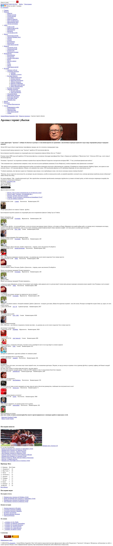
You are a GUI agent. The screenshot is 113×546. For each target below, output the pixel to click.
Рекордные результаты (17, 80)
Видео (9, 59)
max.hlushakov (17, 380)
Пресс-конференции (13, 20)
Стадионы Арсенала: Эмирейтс (13, 511)
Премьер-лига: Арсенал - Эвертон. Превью (14, 451)
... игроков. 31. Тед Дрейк (11, 522)
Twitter (15, 417)
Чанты (9, 65)
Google (8, 418)
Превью (9, 38)
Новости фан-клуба (12, 28)
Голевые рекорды (15, 79)
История (6, 68)
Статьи (9, 113)
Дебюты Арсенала (16, 82)
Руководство (10, 50)
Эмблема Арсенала (12, 89)
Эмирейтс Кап (11, 100)
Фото (8, 62)
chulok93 (15, 358)
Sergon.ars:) (16, 387)
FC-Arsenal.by (4, 7)
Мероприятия (11, 29)
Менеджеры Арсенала (13, 95)
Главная (6, 10)
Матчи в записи (11, 61)
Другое (6, 105)
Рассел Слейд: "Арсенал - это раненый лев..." (20, 194)
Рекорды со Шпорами (17, 83)
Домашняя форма (12, 94)
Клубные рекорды (12, 76)
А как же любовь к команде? (15, 198)
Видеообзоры (11, 41)
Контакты (10, 31)
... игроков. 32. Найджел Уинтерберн (14, 523)
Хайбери (13, 73)
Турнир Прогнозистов (13, 104)
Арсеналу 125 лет (12, 70)
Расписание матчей (12, 35)
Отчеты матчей (11, 16)
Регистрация (28, 4)
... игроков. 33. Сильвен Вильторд (13, 525)
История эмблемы (16, 91)
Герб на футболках (16, 92)
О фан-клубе (10, 26)
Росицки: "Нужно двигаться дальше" (17, 195)
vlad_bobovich (17, 338)
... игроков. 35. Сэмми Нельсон (13, 528)
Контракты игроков (12, 52)
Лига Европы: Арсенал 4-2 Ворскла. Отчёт (14, 453)
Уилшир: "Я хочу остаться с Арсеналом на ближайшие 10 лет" (25, 197)
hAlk (14, 346)
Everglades (18, 218)
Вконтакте (4, 417)
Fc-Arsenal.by (11, 543)
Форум (6, 101)
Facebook (10, 417)
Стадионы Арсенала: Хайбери (12, 509)
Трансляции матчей (12, 44)
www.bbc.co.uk (11, 181)
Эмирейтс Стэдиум (16, 74)
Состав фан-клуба (12, 32)
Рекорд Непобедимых (17, 86)
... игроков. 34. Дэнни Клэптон (12, 526)
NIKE (16, 258)
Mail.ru (3, 418)
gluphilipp (15, 329)
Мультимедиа (8, 53)
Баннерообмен (11, 108)
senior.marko (16, 405)
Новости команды (12, 19)
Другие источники (12, 23)
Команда (6, 46)
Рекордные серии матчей (18, 85)
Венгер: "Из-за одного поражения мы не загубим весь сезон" (24, 192)
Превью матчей (11, 14)
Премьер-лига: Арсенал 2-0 (50, 445)
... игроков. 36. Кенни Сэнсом (12, 529)
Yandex (12, 418)
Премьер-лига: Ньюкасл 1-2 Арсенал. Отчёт (14, 456)
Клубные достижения (13, 88)
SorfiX (14, 396)
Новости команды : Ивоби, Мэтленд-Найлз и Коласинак (18, 457)
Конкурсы (7, 102)
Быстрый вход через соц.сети (9, 4)
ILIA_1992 (18, 229)
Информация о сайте (13, 107)
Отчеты (9, 40)
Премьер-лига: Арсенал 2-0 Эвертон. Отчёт (14, 450)
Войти (21, 4)
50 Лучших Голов (12, 98)
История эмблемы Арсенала (12, 514)
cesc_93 (15, 306)
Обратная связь (11, 110)
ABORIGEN (16, 371)
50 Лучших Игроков (13, 97)
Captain (17, 201)
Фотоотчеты (10, 43)
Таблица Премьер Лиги (14, 37)
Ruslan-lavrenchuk (20, 248)
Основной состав (12, 47)
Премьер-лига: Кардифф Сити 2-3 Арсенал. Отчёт (16, 460)
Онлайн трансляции (13, 58)
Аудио (9, 64)
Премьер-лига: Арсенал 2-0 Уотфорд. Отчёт (16, 497)
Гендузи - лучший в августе (9, 459)
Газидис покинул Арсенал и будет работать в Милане (17, 454)
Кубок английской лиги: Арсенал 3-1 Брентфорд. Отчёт (17, 448)
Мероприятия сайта (12, 22)
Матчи (6, 34)
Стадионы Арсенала (13, 71)
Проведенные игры (16, 77)
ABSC (6, 25)
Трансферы (10, 17)
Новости (6, 12)
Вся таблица (4, 487)
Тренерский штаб (12, 49)
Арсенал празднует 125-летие (12, 508)
